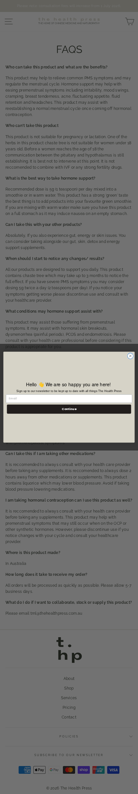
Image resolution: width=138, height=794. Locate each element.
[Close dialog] (130, 356)
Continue (69, 409)
